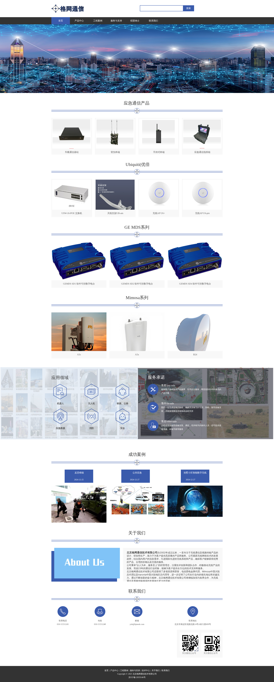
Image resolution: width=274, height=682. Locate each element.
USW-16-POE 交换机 (72, 213)
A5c (79, 354)
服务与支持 (135, 670)
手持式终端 (159, 152)
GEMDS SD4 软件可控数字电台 (195, 283)
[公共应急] (136, 500)
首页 (106, 670)
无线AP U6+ (159, 213)
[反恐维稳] (78, 504)
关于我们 (156, 670)
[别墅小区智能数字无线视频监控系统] (195, 501)
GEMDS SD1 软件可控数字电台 (79, 283)
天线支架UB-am (115, 213)
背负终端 (115, 152)
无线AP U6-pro (202, 213)
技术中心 (146, 670)
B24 (195, 354)
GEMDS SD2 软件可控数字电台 (137, 283)
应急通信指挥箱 (202, 152)
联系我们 (166, 670)
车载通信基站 (72, 152)
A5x (137, 354)
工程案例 (124, 670)
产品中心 (114, 670)
